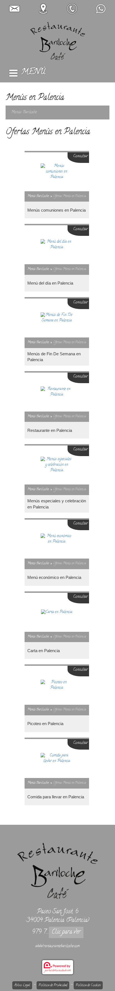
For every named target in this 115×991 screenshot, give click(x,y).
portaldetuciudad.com (58, 970)
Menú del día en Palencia (50, 283)
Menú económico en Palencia (54, 577)
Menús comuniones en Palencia (56, 210)
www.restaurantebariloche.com (57, 946)
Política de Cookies (88, 985)
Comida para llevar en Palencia (55, 796)
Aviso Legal (22, 985)
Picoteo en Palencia (45, 723)
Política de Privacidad (53, 985)
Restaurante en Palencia (49, 430)
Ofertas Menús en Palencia (69, 196)
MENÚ (33, 72)
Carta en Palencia (43, 650)
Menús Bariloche (24, 112)
